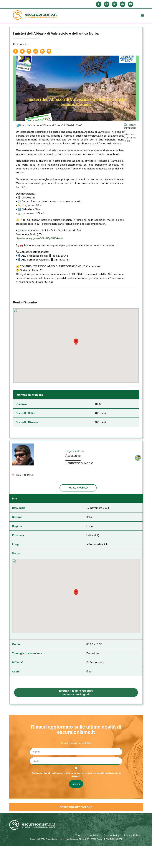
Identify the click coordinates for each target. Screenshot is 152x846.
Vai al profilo (78, 487)
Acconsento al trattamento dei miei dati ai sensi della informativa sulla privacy (76, 774)
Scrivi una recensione (76, 807)
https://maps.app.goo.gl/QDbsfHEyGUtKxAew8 (39, 238)
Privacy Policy (132, 835)
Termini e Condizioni (87, 835)
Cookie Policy (111, 835)
